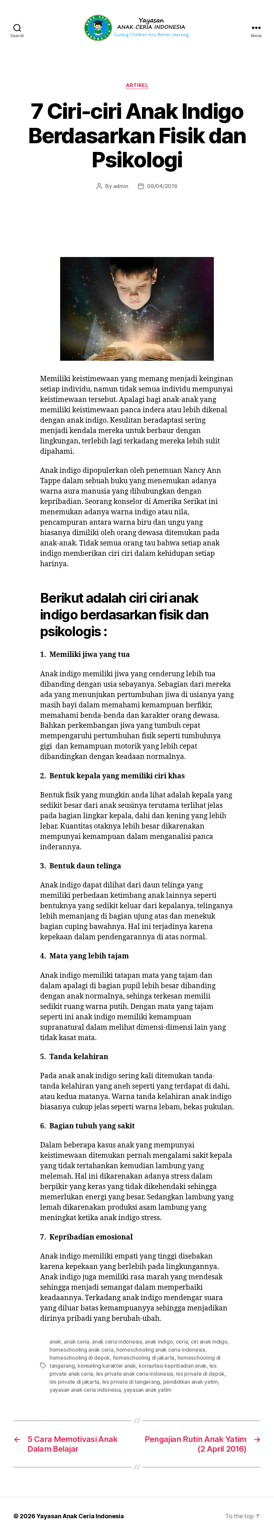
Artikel (137, 85)
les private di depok (200, 1373)
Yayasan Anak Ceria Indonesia (80, 1516)
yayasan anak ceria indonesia (85, 1389)
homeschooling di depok (79, 1357)
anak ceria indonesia (117, 1341)
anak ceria (76, 1341)
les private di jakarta (74, 1381)
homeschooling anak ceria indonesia (160, 1349)
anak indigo (159, 1341)
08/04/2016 (162, 186)
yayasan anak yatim (147, 1389)
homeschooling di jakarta (144, 1357)
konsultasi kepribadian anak (173, 1365)
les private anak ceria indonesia (134, 1373)
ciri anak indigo (209, 1341)
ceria (182, 1341)
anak (55, 1341)
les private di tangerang (131, 1381)
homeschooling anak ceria (81, 1349)
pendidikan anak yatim (190, 1381)
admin (120, 186)
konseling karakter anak (107, 1365)
